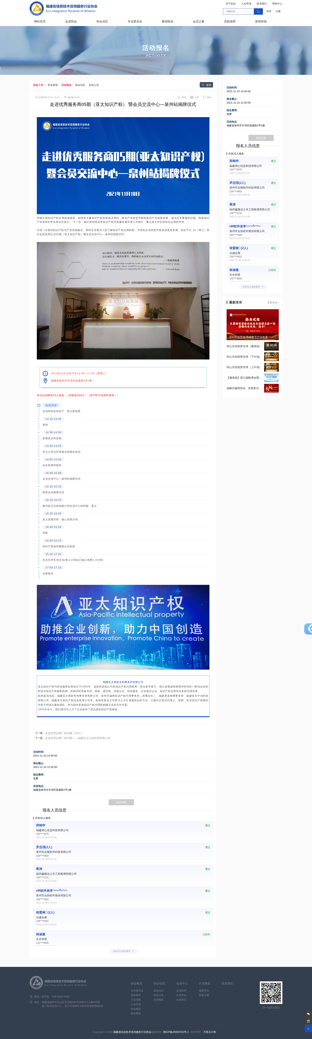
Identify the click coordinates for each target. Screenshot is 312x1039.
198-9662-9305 (61, 996)
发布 (206, 84)
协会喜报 (54, 84)
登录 (268, 11)
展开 (123, 950)
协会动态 (81, 84)
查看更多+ (273, 302)
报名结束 (121, 802)
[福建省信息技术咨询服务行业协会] (64, 8)
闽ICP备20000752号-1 (176, 1032)
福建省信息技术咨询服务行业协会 (132, 1032)
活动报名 (67, 84)
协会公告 (94, 84)
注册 (278, 11)
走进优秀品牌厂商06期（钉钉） (64, 733)
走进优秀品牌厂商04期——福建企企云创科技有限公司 (77, 738)
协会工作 (38, 84)
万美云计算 (209, 1032)
